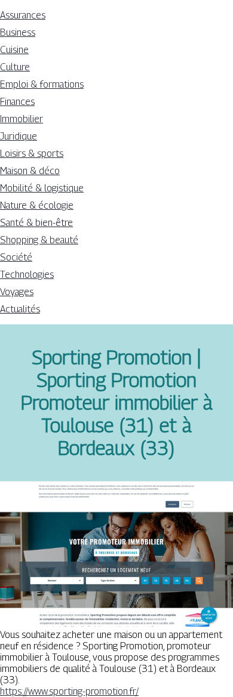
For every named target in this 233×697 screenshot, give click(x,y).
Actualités (20, 309)
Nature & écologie (36, 205)
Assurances (22, 15)
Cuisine (14, 49)
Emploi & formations (42, 84)
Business (17, 32)
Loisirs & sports (31, 153)
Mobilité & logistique (42, 188)
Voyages (16, 292)
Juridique (18, 136)
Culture (15, 67)
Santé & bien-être (36, 222)
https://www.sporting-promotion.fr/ (69, 691)
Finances (17, 101)
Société (16, 257)
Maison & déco (30, 170)
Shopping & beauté (39, 240)
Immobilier (21, 119)
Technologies (27, 274)
